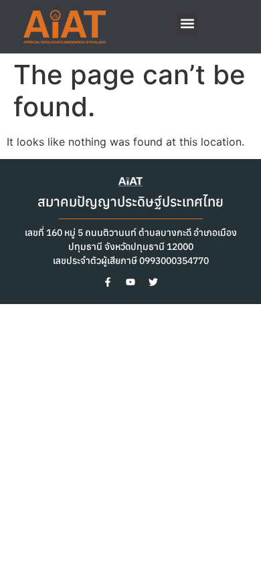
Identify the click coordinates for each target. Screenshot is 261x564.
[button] (188, 24)
